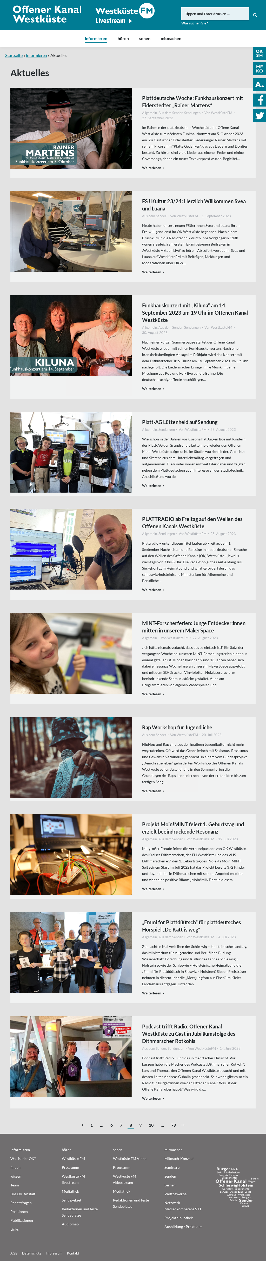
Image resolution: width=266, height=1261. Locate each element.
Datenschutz (31, 1253)
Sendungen (192, 113)
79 (173, 1125)
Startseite (14, 55)
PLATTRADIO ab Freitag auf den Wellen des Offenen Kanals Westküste (192, 522)
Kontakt (73, 1253)
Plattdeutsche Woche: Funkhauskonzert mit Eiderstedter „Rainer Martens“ (192, 101)
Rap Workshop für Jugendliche (177, 727)
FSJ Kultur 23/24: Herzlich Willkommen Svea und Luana (194, 205)
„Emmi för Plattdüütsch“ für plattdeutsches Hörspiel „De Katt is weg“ (191, 926)
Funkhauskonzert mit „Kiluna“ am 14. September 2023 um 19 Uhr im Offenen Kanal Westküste (195, 312)
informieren (36, 55)
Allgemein (149, 113)
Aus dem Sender (170, 113)
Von (218, 113)
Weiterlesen (151, 168)
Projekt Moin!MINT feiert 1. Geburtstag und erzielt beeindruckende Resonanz (193, 828)
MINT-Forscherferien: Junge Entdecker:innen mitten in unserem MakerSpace (193, 626)
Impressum (54, 1253)
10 (151, 1125)
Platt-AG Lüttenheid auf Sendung (179, 422)
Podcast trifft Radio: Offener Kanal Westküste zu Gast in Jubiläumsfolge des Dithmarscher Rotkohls (188, 1033)
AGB (13, 1253)
